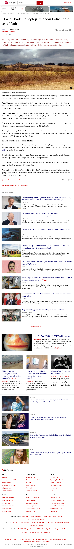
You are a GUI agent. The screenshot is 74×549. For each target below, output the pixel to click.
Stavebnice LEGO (34, 529)
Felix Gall (29, 488)
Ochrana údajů (62, 539)
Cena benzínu (57, 516)
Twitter (15, 539)
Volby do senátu (6, 488)
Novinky (4, 29)
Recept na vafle (6, 508)
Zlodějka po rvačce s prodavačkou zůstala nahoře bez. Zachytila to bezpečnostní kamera (47, 278)
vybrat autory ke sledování (8, 31)
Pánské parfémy (45, 532)
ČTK (8, 29)
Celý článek (58, 348)
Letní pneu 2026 (55, 497)
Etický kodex (53, 539)
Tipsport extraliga (55, 482)
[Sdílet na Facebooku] (69, 180)
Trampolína (34, 522)
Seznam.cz (67, 2)
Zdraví (23, 234)
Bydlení (24, 250)
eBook (59, 30)
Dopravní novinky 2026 (57, 503)
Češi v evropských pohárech (36, 519)
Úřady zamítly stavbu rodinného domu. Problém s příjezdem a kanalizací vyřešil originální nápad (45, 246)
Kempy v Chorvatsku (32, 497)
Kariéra (27, 539)
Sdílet (66, 30)
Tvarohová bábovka (8, 506)
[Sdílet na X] (71, 180)
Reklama (21, 539)
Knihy (23, 266)
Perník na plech (6, 511)
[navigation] (2, 2)
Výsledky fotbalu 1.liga (57, 480)
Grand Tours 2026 (31, 490)
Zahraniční (25, 218)
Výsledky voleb (6, 482)
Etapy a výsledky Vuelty (33, 480)
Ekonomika (25, 202)
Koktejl (24, 282)
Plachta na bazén (24, 522)
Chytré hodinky (34, 532)
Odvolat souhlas (29, 541)
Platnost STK (54, 511)
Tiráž (32, 539)
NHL (51, 490)
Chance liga (54, 477)
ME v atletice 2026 (56, 485)
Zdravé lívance (6, 503)
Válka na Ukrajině (27, 312)
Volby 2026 (5, 477)
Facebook (8, 539)
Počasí (17, 185)
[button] (37, 69)
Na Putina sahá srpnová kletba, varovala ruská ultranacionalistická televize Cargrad (40, 214)
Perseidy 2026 (47, 516)
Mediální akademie (42, 539)
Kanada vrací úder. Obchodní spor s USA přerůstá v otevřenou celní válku (46, 294)
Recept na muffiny (7, 500)
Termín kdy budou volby (9, 485)
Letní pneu (57, 529)
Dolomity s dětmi (31, 511)
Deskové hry (66, 529)
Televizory (25, 532)
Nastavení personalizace (42, 541)
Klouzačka (50, 522)
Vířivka (41, 525)
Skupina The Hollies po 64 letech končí (60, 372)
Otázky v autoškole (56, 508)
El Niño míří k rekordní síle (52, 335)
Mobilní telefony (23, 529)
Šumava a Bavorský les (33, 503)
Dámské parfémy (47, 529)
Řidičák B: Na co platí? (57, 506)
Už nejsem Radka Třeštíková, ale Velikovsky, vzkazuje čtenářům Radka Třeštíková (47, 262)
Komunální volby (7, 490)
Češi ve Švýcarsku (31, 506)
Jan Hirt (28, 482)
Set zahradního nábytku (62, 522)
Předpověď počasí (35, 516)
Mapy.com (25, 516)
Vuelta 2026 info (31, 477)
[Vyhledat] (40, 3)
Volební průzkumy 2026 (9, 480)
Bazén (15, 522)
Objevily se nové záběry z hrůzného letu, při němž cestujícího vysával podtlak (36, 374)
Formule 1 (53, 488)
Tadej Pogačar (30, 485)
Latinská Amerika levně (33, 508)
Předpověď (24, 185)
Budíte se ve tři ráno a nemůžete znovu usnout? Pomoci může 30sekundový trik (46, 230)
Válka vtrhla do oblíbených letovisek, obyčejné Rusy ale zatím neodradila (11, 374)
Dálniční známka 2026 (57, 500)
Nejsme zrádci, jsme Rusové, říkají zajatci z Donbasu (43, 309)
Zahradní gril (33, 525)
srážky (4, 150)
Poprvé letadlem (31, 500)
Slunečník (42, 522)
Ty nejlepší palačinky (8, 497)
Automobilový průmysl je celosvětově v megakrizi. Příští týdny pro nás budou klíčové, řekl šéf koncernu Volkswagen (46, 198)
